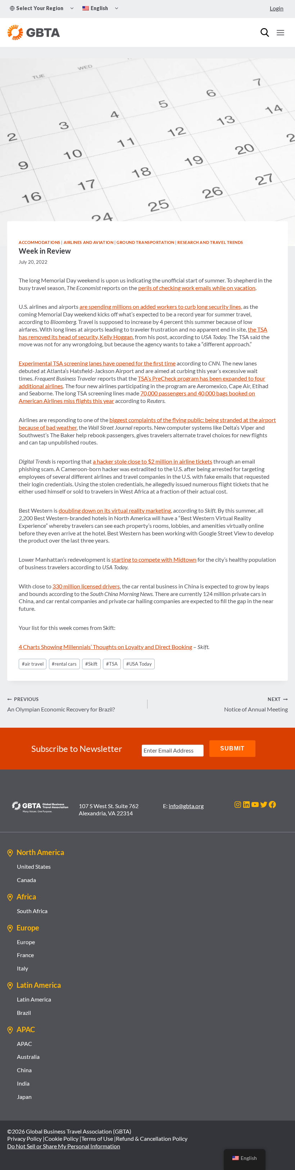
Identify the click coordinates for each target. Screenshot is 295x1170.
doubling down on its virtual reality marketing (115, 510)
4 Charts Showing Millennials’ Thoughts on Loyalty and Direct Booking (105, 646)
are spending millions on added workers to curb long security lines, (161, 306)
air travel (33, 664)
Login (276, 8)
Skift (91, 664)
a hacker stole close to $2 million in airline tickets (152, 461)
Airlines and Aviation (89, 242)
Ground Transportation (145, 242)
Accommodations (39, 242)
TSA (112, 664)
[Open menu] (280, 32)
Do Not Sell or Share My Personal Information (63, 1146)
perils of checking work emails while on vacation (196, 287)
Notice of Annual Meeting (256, 704)
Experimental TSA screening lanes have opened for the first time (97, 363)
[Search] (264, 32)
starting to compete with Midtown (154, 559)
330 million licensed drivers (86, 586)
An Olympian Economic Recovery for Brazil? (61, 704)
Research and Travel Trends (210, 242)
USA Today (139, 664)
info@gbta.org (186, 805)
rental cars (64, 664)
